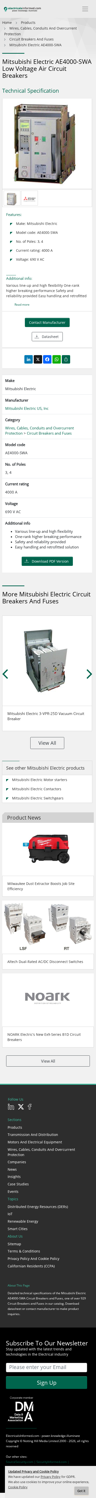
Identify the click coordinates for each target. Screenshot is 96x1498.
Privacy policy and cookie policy (33, 1258)
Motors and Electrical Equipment (35, 1142)
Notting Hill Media (35, 1441)
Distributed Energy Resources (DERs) (38, 1206)
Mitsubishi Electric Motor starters (39, 779)
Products (15, 1127)
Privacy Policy (51, 1477)
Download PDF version (50, 561)
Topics (13, 1199)
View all (47, 743)
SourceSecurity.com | (21, 1462)
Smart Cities (18, 1228)
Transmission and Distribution (33, 1134)
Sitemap (14, 1244)
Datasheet (50, 336)
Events (13, 1191)
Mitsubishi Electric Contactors (36, 789)
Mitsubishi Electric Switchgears (38, 798)
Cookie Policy (18, 1487)
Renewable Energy (23, 1221)
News (12, 1169)
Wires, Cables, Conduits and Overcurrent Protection (41, 1152)
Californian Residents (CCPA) (31, 1266)
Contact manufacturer (47, 322)
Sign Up (46, 1382)
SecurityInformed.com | (52, 1462)
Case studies (18, 1184)
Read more (22, 304)
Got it (81, 1491)
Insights (14, 1176)
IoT (10, 1213)
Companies (17, 1162)
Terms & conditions (24, 1251)
